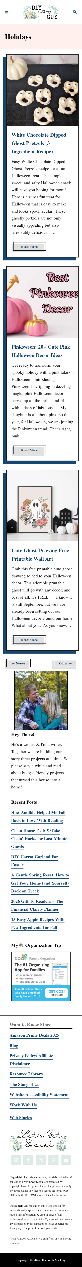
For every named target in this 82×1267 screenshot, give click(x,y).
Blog (14, 1045)
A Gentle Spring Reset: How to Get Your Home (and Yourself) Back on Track (40, 882)
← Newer (18, 663)
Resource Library (26, 1073)
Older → (65, 663)
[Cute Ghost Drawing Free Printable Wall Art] (42, 505)
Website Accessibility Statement (39, 1094)
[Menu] (6, 12)
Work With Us (23, 1104)
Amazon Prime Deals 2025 (34, 1035)
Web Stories (21, 1117)
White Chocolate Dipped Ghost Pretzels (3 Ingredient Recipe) (39, 143)
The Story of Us (24, 1084)
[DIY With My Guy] (40, 12)
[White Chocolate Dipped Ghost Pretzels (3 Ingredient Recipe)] (42, 90)
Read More (31, 247)
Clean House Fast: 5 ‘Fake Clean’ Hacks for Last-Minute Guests (39, 838)
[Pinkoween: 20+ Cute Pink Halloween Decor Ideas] (42, 302)
